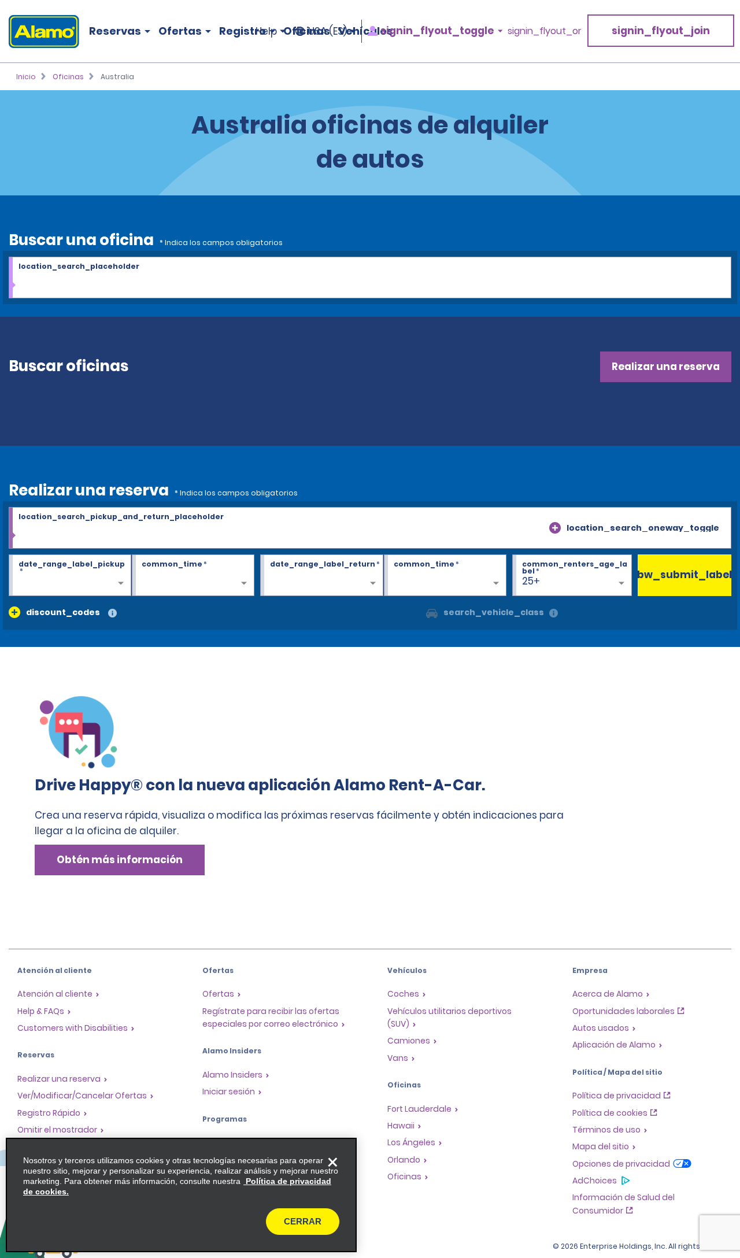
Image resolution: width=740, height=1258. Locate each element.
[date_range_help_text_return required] (321, 576)
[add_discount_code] (14, 612)
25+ (531, 581)
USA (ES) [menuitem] (327, 31)
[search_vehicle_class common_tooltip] (553, 613)
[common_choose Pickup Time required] (193, 576)
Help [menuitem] (266, 31)
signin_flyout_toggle (437, 31)
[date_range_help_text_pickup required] (70, 576)
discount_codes (63, 612)
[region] (181, 1195)
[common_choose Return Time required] (445, 576)
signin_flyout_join (661, 31)
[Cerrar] (332, 1162)
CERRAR (302, 1221)
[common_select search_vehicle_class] (432, 612)
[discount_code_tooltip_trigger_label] (112, 613)
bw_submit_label (685, 575)
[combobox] (370, 278)
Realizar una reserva (666, 366)
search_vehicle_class (493, 612)
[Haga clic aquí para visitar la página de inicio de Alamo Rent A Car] (39, 31)
